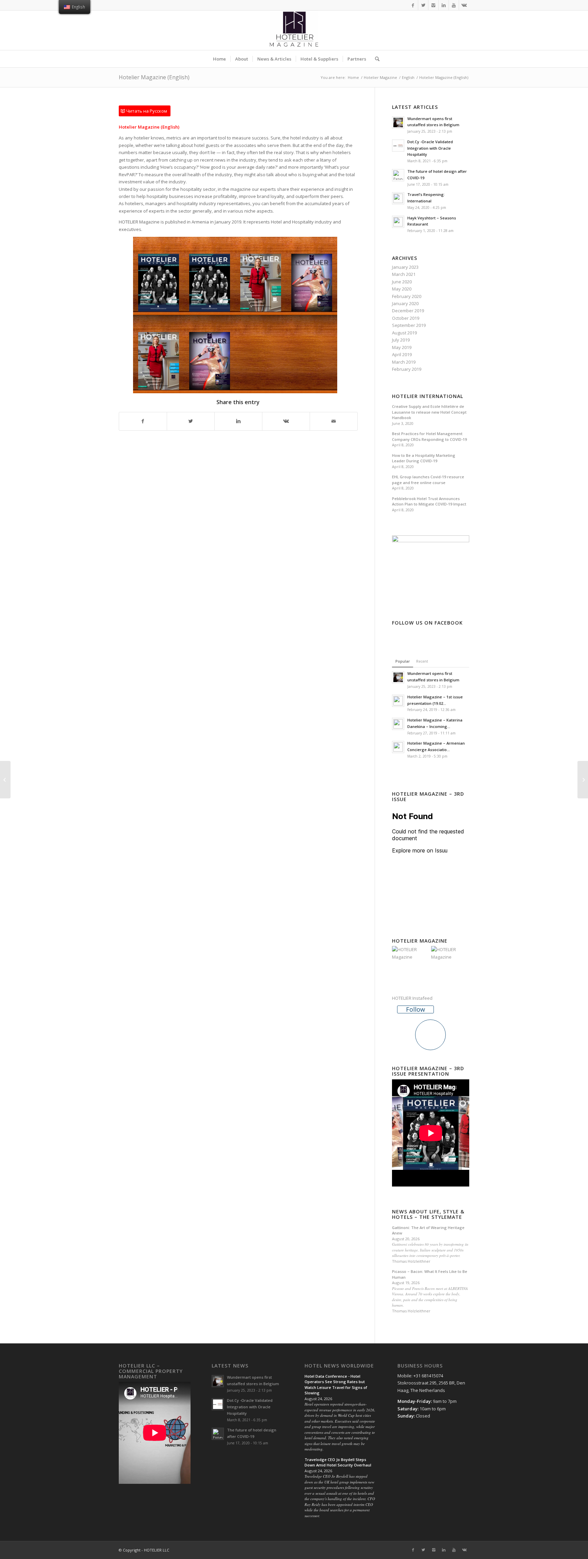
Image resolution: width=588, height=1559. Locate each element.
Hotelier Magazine (380, 77)
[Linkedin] (443, 5)
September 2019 (409, 325)
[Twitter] (423, 5)
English (408, 77)
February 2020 (406, 296)
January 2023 (405, 267)
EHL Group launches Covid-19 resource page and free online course (428, 479)
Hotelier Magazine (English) (154, 77)
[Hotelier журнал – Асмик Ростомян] (5, 779)
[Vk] (464, 5)
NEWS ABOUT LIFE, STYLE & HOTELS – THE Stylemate (428, 1214)
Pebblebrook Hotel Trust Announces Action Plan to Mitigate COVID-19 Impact (429, 501)
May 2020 (401, 289)
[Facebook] (413, 5)
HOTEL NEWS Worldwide (339, 1366)
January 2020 (405, 303)
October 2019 (405, 318)
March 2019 (403, 362)
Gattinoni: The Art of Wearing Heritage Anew (428, 1230)
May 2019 (401, 347)
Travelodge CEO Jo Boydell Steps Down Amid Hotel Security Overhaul (338, 1462)
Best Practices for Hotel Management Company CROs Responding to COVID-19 (429, 436)
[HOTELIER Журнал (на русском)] (582, 779)
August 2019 (404, 333)
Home (353, 77)
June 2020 (402, 282)
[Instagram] (433, 5)
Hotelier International (427, 396)
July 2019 (401, 340)
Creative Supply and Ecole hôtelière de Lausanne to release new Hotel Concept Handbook (429, 412)
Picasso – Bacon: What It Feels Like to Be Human (429, 1274)
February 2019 (406, 369)
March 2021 (403, 274)
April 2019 (402, 354)
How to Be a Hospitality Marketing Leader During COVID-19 (423, 458)
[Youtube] (454, 5)
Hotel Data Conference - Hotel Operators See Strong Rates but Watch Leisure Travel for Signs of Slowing (336, 1385)
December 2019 (408, 311)
